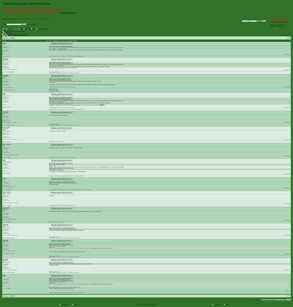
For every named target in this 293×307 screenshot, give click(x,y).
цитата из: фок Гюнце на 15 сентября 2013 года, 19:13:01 (60, 163)
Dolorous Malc (6, 127)
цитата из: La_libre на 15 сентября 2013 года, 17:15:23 (60, 78)
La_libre (5, 178)
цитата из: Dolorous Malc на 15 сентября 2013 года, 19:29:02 (61, 262)
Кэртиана (8, 32)
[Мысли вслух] (12, 237)
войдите (19, 18)
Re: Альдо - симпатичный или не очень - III (61, 43)
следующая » (288, 35)
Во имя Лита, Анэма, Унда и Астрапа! (16, 34)
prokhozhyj (5, 75)
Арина (4, 43)
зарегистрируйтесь (26, 18)
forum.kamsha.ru (68, 12)
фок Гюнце (5, 58)
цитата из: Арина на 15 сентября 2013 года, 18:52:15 (60, 62)
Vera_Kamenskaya (282, 26)
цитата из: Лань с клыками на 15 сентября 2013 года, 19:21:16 (62, 181)
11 (12, 37)
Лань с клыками (7, 144)
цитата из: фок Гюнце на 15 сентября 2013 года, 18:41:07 (60, 46)
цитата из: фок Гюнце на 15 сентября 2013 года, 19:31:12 (60, 278)
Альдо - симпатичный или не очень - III (18, 35)
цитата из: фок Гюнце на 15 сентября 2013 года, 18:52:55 (60, 97)
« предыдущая (283, 35)
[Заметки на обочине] (12, 90)
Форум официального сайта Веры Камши (15, 31)
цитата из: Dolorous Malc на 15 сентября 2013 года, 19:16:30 (61, 168)
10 (10, 37)
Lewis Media (145, 304)
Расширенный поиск (31, 24)
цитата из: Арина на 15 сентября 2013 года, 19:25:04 (60, 243)
